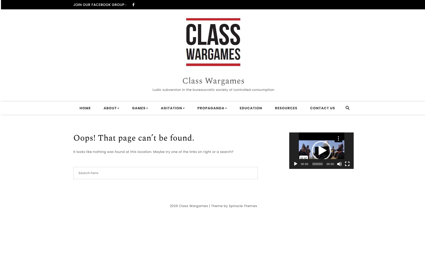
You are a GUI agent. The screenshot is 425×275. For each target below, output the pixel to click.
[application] (321, 150)
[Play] (295, 164)
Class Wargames (213, 81)
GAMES (139, 108)
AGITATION (171, 108)
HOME (85, 108)
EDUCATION (251, 108)
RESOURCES (286, 108)
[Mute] (339, 164)
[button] (321, 151)
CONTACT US (322, 108)
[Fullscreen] (347, 164)
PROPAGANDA (211, 108)
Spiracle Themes (243, 206)
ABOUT (110, 108)
